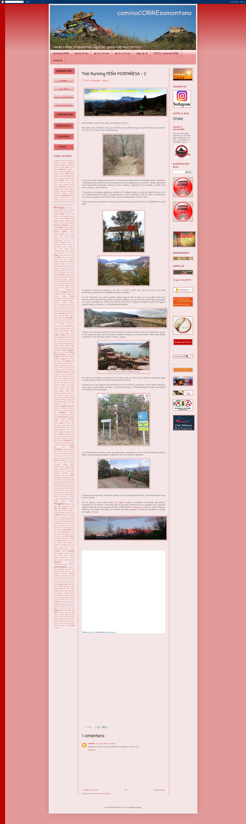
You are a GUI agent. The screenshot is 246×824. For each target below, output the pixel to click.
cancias (72, 249)
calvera (66, 236)
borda (61, 227)
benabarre (71, 205)
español (67, 333)
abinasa (57, 161)
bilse (73, 214)
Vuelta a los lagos (69, 617)
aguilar (64, 163)
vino (73, 612)
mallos (72, 391)
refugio (61, 499)
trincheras (66, 595)
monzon (62, 421)
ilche (63, 361)
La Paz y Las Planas (59, 370)
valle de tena (69, 608)
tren (62, 591)
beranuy (60, 210)
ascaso (56, 185)
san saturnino (63, 541)
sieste (66, 560)
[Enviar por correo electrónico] (96, 727)
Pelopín (68, 445)
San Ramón (64, 539)
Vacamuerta (71, 606)
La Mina (72, 368)
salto (73, 530)
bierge (68, 214)
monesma (66, 411)
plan (60, 462)
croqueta (72, 303)
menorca (72, 402)
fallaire (72, 337)
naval (64, 426)
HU (60, 359)
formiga (60, 344)
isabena (67, 361)
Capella (56, 255)
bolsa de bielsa (65, 223)
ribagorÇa (71, 501)
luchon (67, 389)
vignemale (67, 613)
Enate (72, 326)
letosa (63, 387)
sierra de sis (60, 560)
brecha (55, 230)
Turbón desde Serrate (65, 602)
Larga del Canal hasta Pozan (62, 380)
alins (67, 167)
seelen (56, 553)
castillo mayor (65, 270)
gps (60, 352)
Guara (62, 354)
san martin (70, 536)
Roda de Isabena (60, 508)
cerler (63, 273)
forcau (56, 344)
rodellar (62, 513)
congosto (64, 292)
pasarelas (67, 440)
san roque (56, 541)
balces (61, 189)
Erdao (61, 331)
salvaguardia (65, 532)
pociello (72, 465)
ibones (55, 361)
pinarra (67, 458)
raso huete (67, 495)
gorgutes (71, 350)
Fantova (64, 339)
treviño (66, 591)
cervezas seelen (58, 277)
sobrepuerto (57, 564)
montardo (62, 415)
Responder (91, 750)
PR (63, 475)
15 (54, 161)
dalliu (72, 311)
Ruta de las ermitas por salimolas (64, 520)
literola (56, 389)
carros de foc (64, 258)
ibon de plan (70, 359)
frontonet (67, 346)
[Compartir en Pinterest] (106, 727)
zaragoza (56, 628)
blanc (62, 219)
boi (71, 221)
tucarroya (71, 597)
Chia (68, 277)
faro (68, 339)
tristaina (72, 595)
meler (55, 402)
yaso (59, 625)
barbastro (66, 195)
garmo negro (61, 348)
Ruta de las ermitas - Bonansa (62, 519)
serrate (62, 558)
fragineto (56, 346)
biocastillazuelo (66, 217)
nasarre (60, 426)
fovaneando (71, 344)
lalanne (72, 378)
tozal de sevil (63, 584)
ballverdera (57, 193)
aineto (68, 165)
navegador (62, 430)
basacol (56, 202)
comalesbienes (70, 290)
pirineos (56, 460)
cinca (55, 279)
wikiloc (56, 625)
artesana (62, 183)
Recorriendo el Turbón (67, 497)
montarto (68, 415)
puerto (72, 475)
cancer (66, 249)
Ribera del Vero (69, 504)
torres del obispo (69, 580)
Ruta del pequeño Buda (61, 526)
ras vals (61, 495)
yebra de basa (66, 625)
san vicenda (71, 541)
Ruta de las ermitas (68, 517)
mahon (67, 391)
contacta (58, 61)
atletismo (71, 185)
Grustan (57, 355)
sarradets (57, 551)
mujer (55, 423)
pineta (72, 458)
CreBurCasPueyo (58, 299)
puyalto (72, 490)
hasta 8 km (82, 54)
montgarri (63, 419)
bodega (72, 219)
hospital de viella (64, 357)
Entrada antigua (159, 790)
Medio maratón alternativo (66, 398)
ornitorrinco (68, 434)
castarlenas (57, 262)
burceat (72, 232)
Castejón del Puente (67, 264)
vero (69, 610)
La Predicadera (70, 370)
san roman (71, 539)
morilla (72, 421)
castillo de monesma (60, 268)
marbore (60, 396)
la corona (70, 365)
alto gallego (66, 172)
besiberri (61, 212)
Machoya (61, 391)
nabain (55, 426)
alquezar (62, 169)
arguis (72, 178)
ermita (72, 331)
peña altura (59, 447)
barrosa (62, 200)
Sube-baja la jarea (64, 570)
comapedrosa (57, 292)
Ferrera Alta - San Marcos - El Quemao (64, 340)
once (73, 432)
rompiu (72, 513)
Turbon (56, 602)
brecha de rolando (62, 230)
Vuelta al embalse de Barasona (64, 620)
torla (66, 576)
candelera (57, 251)
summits (71, 570)
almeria (72, 167)
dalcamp (68, 311)
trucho (55, 597)
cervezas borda (70, 275)
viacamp (61, 613)
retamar (63, 501)
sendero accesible (69, 556)
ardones (67, 178)
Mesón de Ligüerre (116, 502)
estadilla (62, 335)
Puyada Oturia (64, 490)
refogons (56, 499)
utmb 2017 (64, 606)
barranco (56, 198)
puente (67, 475)
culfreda (61, 309)
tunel (62, 600)
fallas (55, 339)
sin (69, 560)
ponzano (56, 471)
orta (73, 434)
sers (67, 558)
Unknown (91, 744)
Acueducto (56, 163)
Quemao (67, 493)
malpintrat (56, 393)
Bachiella (62, 187)
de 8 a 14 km (101, 54)
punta (63, 480)
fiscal (72, 342)
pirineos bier (64, 460)
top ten (63, 576)
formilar (65, 344)
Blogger (138, 807)
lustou (55, 391)
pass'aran (63, 443)
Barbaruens (57, 196)
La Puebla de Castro (61, 372)
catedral (72, 270)
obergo (61, 432)
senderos (56, 558)
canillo (67, 251)
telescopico (68, 572)
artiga (72, 183)
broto (69, 230)
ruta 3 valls (57, 517)
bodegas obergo (64, 221)
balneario (64, 193)
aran (69, 176)
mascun (72, 396)
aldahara (62, 167)
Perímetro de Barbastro (60, 454)
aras (73, 176)
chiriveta (72, 277)
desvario (62, 313)
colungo (72, 288)
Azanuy (56, 187)
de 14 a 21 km (123, 54)
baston (60, 202)
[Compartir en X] (101, 727)
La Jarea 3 (67, 368)
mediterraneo (70, 400)
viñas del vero (58, 615)
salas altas (58, 530)
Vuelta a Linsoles (59, 617)
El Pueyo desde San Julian (61, 322)
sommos (71, 564)
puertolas (64, 478)
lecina (55, 387)
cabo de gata (70, 234)
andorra (56, 174)
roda (73, 506)
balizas (66, 191)
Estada (56, 335)
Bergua (66, 210)
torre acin (71, 576)
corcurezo (56, 296)
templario (56, 574)
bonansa (65, 225)
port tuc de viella (64, 471)
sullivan (90, 727)
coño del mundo (66, 294)
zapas (72, 625)
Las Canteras (64, 383)
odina (64, 432)
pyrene (62, 493)
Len (60, 387)
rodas (64, 511)
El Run (63, 326)
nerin (67, 430)
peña (72, 445)
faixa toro (67, 337)
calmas (61, 236)
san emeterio (57, 534)
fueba (72, 346)
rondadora (57, 515)
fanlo (59, 339)
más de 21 (142, 54)
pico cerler (63, 456)
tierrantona (57, 576)
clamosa (67, 286)
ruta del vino (62, 528)
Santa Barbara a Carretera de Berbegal (64, 544)
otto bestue (71, 436)
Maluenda (63, 393)
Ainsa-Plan (57, 167)
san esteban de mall (68, 534)
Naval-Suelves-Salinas (68, 428)
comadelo (56, 290)
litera (72, 387)
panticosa (66, 439)
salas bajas (67, 530)
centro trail (57, 273)
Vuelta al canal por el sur (61, 619)
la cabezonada (63, 365)
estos (72, 335)
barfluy (72, 196)
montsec (56, 421)
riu (70, 506)
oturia (55, 439)
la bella (70, 363)
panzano (72, 439)
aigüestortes (57, 165)
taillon (55, 572)
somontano (60, 567)
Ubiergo (56, 604)
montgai (56, 419)
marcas (67, 396)
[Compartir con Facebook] (103, 727)
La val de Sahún (63, 374)
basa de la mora (69, 200)
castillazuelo (57, 266)
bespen (67, 212)
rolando (67, 513)
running (71, 515)
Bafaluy (69, 187)
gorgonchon (65, 350)
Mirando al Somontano (61, 408)
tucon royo (57, 600)
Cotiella (71, 296)
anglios (72, 174)
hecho (72, 355)
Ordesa (60, 434)
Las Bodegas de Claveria (139, 507)
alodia (55, 170)
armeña (61, 180)
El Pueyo (71, 320)
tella (73, 572)
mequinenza (57, 404)
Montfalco (71, 417)
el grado (69, 318)
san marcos (62, 536)
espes (72, 333)
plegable (65, 465)
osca (55, 436)
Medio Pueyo (57, 400)
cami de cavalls (67, 238)
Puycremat (57, 493)
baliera (62, 191)
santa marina (58, 547)
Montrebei (71, 419)
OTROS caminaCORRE (166, 54)
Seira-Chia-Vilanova (68, 554)
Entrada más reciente (90, 790)
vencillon (64, 610)
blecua (67, 218)
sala (73, 528)
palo (59, 439)
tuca (59, 597)
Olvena (69, 432)
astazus (66, 185)
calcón (55, 236)
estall (68, 335)
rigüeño (60, 506)
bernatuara (71, 210)
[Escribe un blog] (99, 727)
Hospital (56, 357)
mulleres (61, 423)
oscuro (59, 436)
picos (63, 458)
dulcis (55, 318)
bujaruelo (56, 232)
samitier (72, 532)
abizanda (62, 161)
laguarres (65, 378)
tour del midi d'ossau (60, 582)
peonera (60, 452)
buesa (72, 230)
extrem (56, 337)
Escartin (56, 333)
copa (73, 294)
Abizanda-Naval (70, 161)
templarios (64, 574)
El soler (68, 326)
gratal (66, 352)
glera (59, 350)
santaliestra (58, 549)
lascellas (71, 383)
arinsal (56, 180)
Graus (71, 352)
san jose (56, 536)
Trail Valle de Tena (68, 589)
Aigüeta (63, 165)
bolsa (58, 223)
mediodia (63, 400)
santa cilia (71, 545)
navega (56, 430)
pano (62, 439)
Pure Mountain (67, 482)
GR (63, 352)
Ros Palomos (65, 515)
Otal (62, 436)
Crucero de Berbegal (59, 305)
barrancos (56, 200)
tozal (67, 582)
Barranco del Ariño (67, 198)
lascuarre (56, 385)
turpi (73, 602)
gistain (56, 350)
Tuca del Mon (65, 597)
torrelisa (60, 580)
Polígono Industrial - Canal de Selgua (64, 467)
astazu (60, 185)
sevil (55, 560)
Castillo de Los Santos (68, 266)
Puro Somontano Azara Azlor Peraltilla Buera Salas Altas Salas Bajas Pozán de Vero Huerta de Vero (64, 485)
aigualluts (71, 163)
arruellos (71, 180)
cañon (55, 253)
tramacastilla (57, 591)
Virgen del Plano (69, 615)
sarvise (64, 551)
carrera (61, 255)
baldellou (71, 189)
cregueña (64, 301)
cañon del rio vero (64, 253)
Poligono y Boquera (59, 469)
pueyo (69, 478)
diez (60, 316)
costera (64, 296)
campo (64, 247)
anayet (72, 172)
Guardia (68, 355)
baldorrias (56, 191)
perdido (72, 452)
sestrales (71, 558)
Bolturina (57, 225)
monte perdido (62, 417)
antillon (60, 176)
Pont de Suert (69, 469)
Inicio (125, 790)
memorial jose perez (63, 402)
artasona (56, 183)
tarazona (61, 572)
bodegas (56, 221)
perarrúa (66, 452)
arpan (66, 180)
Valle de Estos (59, 608)
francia (62, 346)
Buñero (64, 232)
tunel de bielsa (69, 600)
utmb (59, 606)
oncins (55, 434)
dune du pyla (62, 318)
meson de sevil (68, 404)
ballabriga (71, 191)
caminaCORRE (61, 54)
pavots (64, 445)
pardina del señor (59, 441)
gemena (72, 348)
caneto (62, 251)
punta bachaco (70, 480)
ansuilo (56, 176)
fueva (55, 348)
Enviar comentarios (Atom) (101, 794)
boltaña (72, 223)
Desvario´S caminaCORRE (178, 128)
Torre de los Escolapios (60, 578)
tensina (71, 574)
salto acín (57, 532)
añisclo (65, 176)
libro (68, 387)
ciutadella (61, 286)
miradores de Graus (67, 406)
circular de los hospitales (61, 281)
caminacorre (57, 240)
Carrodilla (57, 257)
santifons (71, 549)
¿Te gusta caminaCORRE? (182, 280)
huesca (63, 359)
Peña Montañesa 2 (69, 450)
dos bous (65, 316)
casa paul (62, 260)
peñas (55, 452)
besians (56, 212)
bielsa (62, 214)
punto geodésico (58, 482)
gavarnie (67, 348)
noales (72, 430)
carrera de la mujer (69, 255)
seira (60, 553)
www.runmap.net (110, 632)
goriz (55, 352)
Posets (65, 473)
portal (72, 471)
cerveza (61, 274)
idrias (59, 361)
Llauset (61, 389)
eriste (66, 331)
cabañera (62, 234)
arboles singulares (59, 178)
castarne (63, 262)
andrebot (62, 174)
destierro (56, 314)
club (58, 288)
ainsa (72, 165)
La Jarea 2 (60, 368)
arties (68, 183)
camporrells (71, 247)
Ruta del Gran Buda (68, 523)
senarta (60, 556)
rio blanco (66, 506)
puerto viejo (57, 477)
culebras (56, 309)
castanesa (71, 260)
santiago (65, 549)
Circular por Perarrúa (64, 283)
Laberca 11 (71, 374)
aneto (67, 174)
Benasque (59, 207)
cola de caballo (64, 288)
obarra (56, 432)
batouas (66, 205)
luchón (72, 389)
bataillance (65, 202)
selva (55, 556)
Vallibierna (57, 610)
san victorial (58, 543)
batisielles (61, 205)
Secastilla (71, 551)
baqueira (72, 193)
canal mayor (58, 249)
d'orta (64, 311)
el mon (66, 320)
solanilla (65, 564)
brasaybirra (71, 227)
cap (73, 253)
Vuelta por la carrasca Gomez (65, 623)
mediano (56, 398)
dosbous (72, 316)
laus (73, 385)
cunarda (60, 311)
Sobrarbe (57, 562)
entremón (56, 329)
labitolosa (56, 376)
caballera (56, 234)
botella (65, 227)
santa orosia (69, 547)
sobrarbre (71, 562)
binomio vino (57, 217)
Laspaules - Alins (65, 385)
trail (69, 585)
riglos (55, 506)
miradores (56, 406)
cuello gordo (70, 307)
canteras (72, 251)
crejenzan (64, 303)
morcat (67, 421)
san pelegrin (57, 539)
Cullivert (66, 309)
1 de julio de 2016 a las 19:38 (105, 744)
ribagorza (59, 504)
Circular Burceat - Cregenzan (66, 279)
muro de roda (69, 423)
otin (65, 436)
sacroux (69, 528)
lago (60, 378)
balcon (66, 189)
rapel (57, 495)
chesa (65, 277)
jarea (65, 363)
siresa (72, 560)
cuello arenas (62, 307)
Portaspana (57, 473)
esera (61, 333)
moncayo (60, 411)
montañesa (62, 413)
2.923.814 (90, 632)
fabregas (61, 337)
